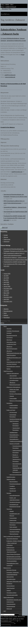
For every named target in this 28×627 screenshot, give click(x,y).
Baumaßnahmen (8, 311)
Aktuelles (11, 38)
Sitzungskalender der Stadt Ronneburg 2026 (15, 211)
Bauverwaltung (14, 481)
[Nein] (15, 623)
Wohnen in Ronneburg (16, 400)
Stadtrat (9, 590)
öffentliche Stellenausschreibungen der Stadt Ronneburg (14, 353)
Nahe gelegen (13, 527)
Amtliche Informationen (13, 373)
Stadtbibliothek (13, 432)
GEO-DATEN (13, 375)
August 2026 (7, 273)
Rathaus (6, 315)
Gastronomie (13, 520)
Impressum (6, 241)
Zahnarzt (22, 38)
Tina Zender (22, 40)
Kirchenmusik (13, 412)
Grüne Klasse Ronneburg (13, 554)
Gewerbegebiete (11, 604)
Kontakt (6, 235)
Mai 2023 (6, 295)
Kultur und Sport (11, 410)
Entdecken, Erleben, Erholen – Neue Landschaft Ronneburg (14, 543)
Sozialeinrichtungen (15, 502)
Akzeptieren (14, 621)
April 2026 (6, 282)
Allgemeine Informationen (13, 387)
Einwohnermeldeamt (15, 484)
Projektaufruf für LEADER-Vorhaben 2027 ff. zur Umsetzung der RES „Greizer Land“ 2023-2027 (15, 218)
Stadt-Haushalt (10, 588)
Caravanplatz (13, 518)
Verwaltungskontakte (12, 595)
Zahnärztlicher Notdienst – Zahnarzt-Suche (15, 207)
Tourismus (9, 509)
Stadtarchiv (13, 488)
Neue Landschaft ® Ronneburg (12, 536)
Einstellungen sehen (5, 625)
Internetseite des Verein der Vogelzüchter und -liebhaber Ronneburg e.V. (17, 468)
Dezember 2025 (8, 288)
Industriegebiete (11, 606)
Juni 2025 (6, 290)
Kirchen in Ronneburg (15, 394)
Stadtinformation (11, 477)
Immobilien (9, 403)
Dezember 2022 (8, 297)
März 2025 (6, 293)
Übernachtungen (14, 534)
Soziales (9, 493)
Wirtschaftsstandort (9, 597)
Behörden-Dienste (11, 570)
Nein (19, 621)
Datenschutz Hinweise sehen (7, 623)
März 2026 (6, 284)
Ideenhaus (9, 340)
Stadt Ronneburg (8, 371)
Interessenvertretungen (16, 474)
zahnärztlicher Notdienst (13, 40)
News (5, 313)
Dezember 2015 (8, 301)
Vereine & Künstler (14, 443)
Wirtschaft (9, 608)
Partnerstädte (13, 398)
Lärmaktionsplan (14, 380)
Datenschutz (7, 239)
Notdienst (16, 38)
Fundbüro (12, 486)
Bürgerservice (7, 568)
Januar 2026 (7, 286)
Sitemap (6, 237)
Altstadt (12, 511)
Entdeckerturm (10, 547)
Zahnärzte (3, 40)
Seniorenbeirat (10, 586)
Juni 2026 (6, 278)
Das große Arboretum (12, 538)
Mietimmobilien (14, 407)
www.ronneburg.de (10, 77)
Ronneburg (7, 317)
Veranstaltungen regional (13, 366)
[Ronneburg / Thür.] (6, 9)
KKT (5, 611)
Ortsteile (12, 396)
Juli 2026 (6, 275)
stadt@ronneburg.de (9, 75)
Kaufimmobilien (14, 405)
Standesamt (13, 490)
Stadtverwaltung (11, 479)
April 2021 (6, 299)
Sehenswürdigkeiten (15, 529)
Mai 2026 (6, 280)
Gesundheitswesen (15, 495)
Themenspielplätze (12, 561)
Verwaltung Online (11, 592)
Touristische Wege (14, 531)
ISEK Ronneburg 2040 (16, 378)
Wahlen (9, 368)
